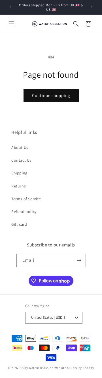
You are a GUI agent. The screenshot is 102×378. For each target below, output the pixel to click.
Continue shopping (51, 95)
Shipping (19, 173)
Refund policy (24, 211)
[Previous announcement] (10, 7)
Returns (18, 186)
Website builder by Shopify (74, 368)
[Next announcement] (91, 7)
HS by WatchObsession (37, 368)
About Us (19, 147)
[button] (11, 24)
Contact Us (21, 160)
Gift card (19, 224)
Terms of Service (26, 198)
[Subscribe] (79, 260)
